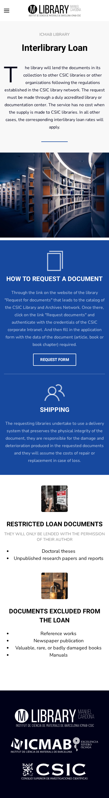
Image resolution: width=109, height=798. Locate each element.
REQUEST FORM (54, 360)
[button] (6, 10)
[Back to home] (54, 10)
